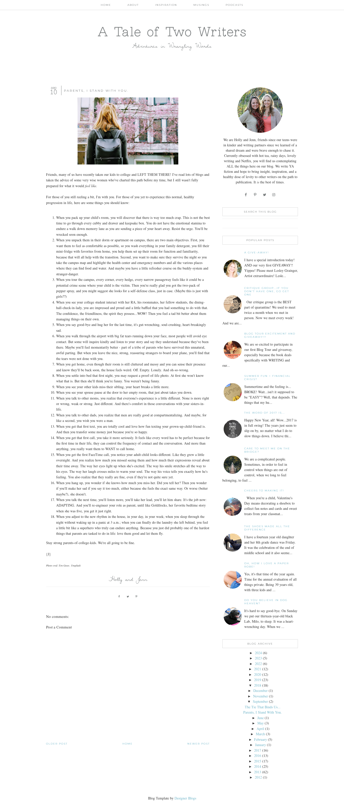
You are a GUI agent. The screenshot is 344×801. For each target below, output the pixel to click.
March (260, 733)
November (260, 696)
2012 (258, 777)
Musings (201, 5)
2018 (257, 685)
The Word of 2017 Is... (264, 412)
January (260, 744)
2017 (257, 750)
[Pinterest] (255, 194)
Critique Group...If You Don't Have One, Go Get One (266, 291)
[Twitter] (265, 194)
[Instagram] (274, 194)
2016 (257, 755)
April (260, 728)
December (260, 690)
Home (106, 5)
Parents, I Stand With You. (262, 712)
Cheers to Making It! (264, 490)
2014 (257, 766)
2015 (257, 761)
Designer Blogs (185, 798)
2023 (258, 658)
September (260, 701)
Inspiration (166, 5)
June (260, 717)
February (260, 739)
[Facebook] (246, 194)
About (133, 5)
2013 (257, 772)
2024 (258, 652)
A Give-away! (256, 252)
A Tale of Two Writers (172, 31)
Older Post (56, 743)
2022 (258, 663)
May (260, 723)
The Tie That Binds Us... (263, 707)
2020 (257, 674)
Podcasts (234, 5)
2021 (257, 668)
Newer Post (198, 743)
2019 (257, 679)
